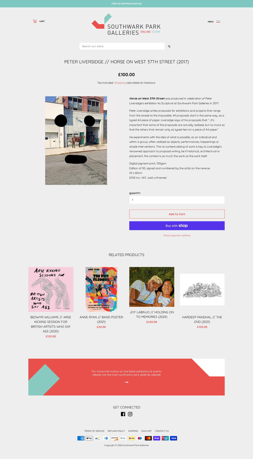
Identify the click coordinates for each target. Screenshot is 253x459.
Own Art (146, 431)
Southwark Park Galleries (136, 445)
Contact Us (162, 431)
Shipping (119, 82)
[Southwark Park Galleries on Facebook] (123, 415)
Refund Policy (116, 431)
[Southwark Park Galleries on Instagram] (130, 415)
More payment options (177, 235)
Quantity (134, 193)
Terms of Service (94, 431)
